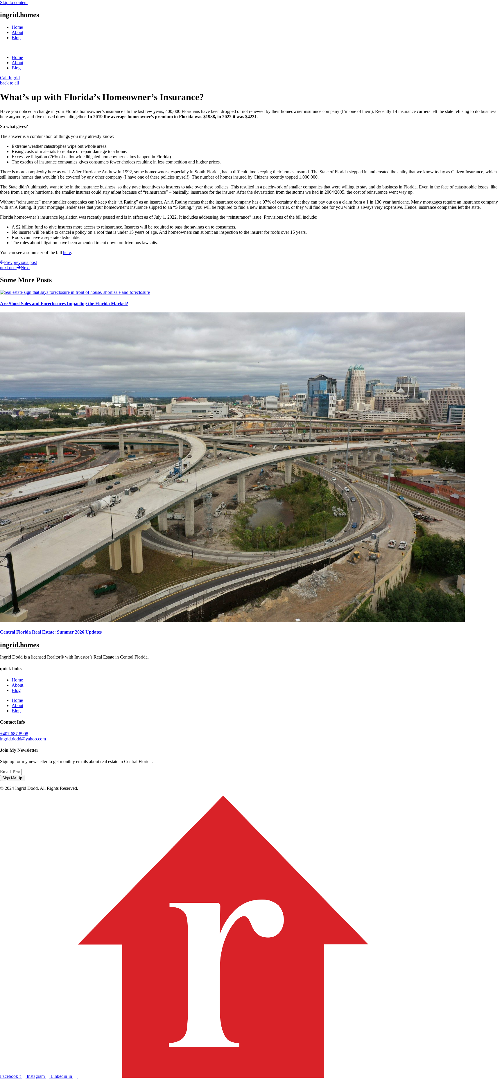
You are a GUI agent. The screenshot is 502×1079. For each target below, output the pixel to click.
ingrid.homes (19, 15)
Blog (16, 37)
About (17, 32)
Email (6, 771)
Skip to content (14, 2)
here (67, 252)
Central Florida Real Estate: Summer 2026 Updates (51, 632)
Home (17, 27)
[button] (251, 47)
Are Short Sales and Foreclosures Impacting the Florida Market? (64, 303)
